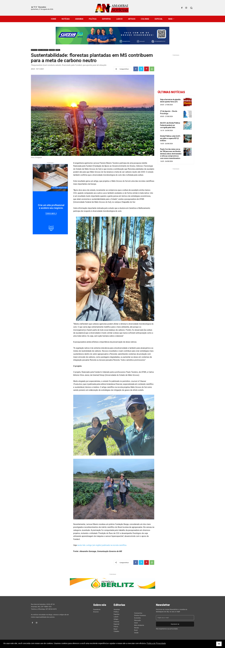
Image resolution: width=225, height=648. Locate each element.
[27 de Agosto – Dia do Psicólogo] (188, 114)
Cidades (51, 50)
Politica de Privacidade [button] (156, 643)
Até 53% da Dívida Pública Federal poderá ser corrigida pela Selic (170, 125)
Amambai (117, 609)
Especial (116, 624)
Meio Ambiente (43, 50)
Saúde (136, 632)
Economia (137, 618)
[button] (191, 8)
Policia (116, 626)
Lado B (116, 617)
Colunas (116, 621)
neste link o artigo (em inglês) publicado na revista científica (101, 545)
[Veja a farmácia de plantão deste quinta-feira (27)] (188, 102)
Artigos (116, 619)
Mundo (136, 628)
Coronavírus (138, 613)
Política (116, 612)
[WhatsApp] (152, 69)
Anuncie (96, 612)
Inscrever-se (175, 624)
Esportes (116, 614)
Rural (136, 630)
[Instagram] (186, 7)
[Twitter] (141, 69)
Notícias (34, 50)
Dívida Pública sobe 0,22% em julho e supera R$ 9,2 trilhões (170, 138)
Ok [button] (219, 644)
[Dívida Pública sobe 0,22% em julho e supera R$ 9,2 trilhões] (188, 138)
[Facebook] (182, 7)
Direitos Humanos (140, 615)
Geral (58, 50)
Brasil (115, 629)
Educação (137, 620)
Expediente (96, 609)
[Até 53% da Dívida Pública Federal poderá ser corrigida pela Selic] (188, 125)
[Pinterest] (146, 69)
